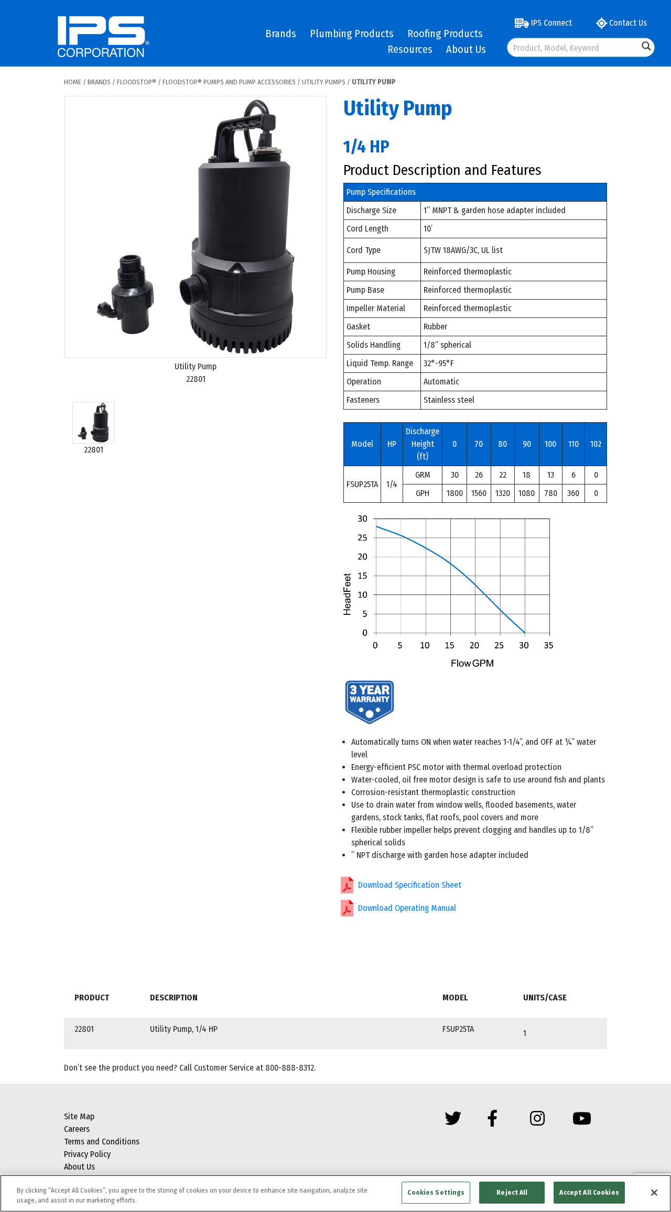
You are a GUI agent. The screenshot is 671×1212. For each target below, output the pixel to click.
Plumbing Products (352, 33)
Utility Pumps (323, 82)
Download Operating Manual (407, 908)
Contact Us (627, 23)
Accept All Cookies (589, 1192)
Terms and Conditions (101, 1142)
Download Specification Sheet (409, 885)
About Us (466, 49)
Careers (77, 1129)
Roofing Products (445, 33)
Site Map (79, 1116)
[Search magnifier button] (646, 46)
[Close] (654, 1192)
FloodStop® (136, 82)
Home (72, 82)
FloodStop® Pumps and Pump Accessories (229, 82)
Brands (280, 33)
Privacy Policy (87, 1154)
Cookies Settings (435, 1192)
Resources (409, 49)
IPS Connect (550, 23)
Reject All (511, 1192)
